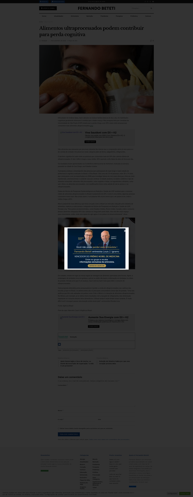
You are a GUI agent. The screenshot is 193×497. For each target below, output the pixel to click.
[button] (125, 231)
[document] (96, 248)
